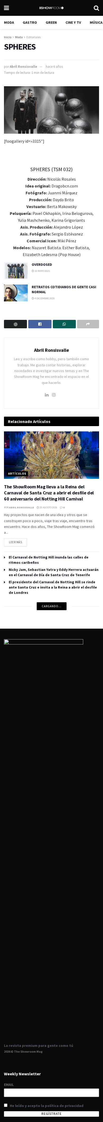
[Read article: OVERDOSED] (16, 270)
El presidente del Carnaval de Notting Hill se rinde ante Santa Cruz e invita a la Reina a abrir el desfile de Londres (53, 587)
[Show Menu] (6, 8)
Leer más (18, 541)
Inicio (7, 37)
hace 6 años (54, 66)
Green (51, 22)
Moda (9, 22)
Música (96, 22)
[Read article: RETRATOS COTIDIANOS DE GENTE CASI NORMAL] (16, 293)
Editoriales (33, 37)
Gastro (30, 22)
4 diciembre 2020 (44, 298)
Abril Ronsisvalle (23, 66)
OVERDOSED (42, 264)
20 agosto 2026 (48, 507)
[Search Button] (96, 8)
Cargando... (52, 606)
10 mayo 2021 (42, 271)
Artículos (17, 473)
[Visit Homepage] (51, 8)
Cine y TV (73, 22)
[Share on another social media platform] (88, 324)
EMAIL (9, 1084)
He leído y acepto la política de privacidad (46, 1105)
